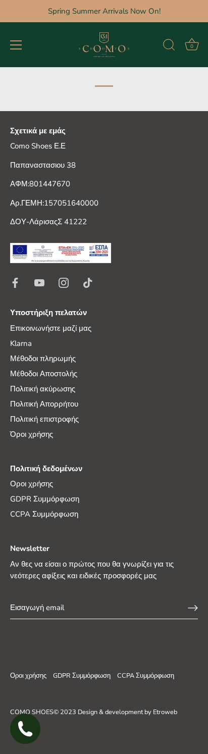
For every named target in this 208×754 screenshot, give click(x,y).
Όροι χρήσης (31, 434)
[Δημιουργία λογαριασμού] (193, 607)
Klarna (21, 343)
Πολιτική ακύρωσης (42, 389)
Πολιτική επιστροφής (44, 419)
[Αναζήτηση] (169, 46)
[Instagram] (64, 282)
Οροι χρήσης (31, 484)
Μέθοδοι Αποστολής (43, 374)
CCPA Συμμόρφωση (44, 514)
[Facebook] (15, 282)
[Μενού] (16, 45)
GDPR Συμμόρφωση (44, 499)
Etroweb (165, 712)
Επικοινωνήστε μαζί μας (50, 328)
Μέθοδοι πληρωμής (43, 359)
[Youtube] (39, 282)
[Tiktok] (88, 282)
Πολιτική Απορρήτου (44, 404)
